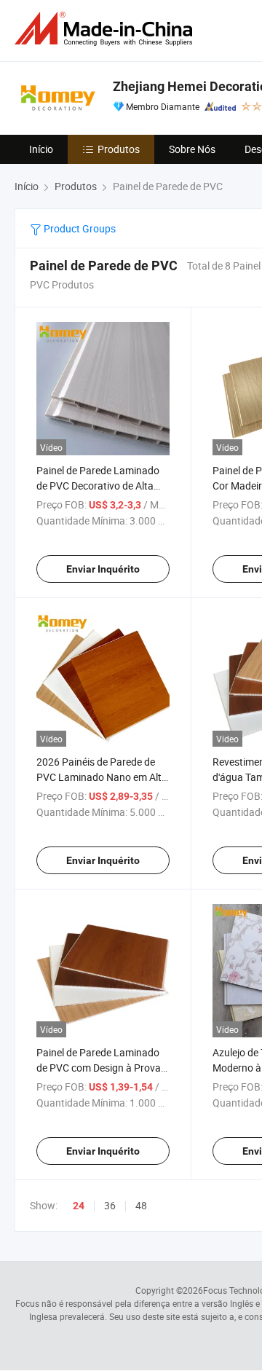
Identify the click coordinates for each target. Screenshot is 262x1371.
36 (110, 1205)
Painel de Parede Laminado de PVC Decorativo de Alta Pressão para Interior (97, 485)
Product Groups (78, 228)
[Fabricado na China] (106, 29)
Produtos (119, 149)
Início (41, 149)
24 (78, 1205)
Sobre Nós (192, 149)
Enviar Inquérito (103, 569)
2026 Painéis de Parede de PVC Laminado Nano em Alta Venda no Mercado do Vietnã (101, 777)
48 (141, 1205)
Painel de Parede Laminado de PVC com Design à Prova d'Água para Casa (98, 1067)
